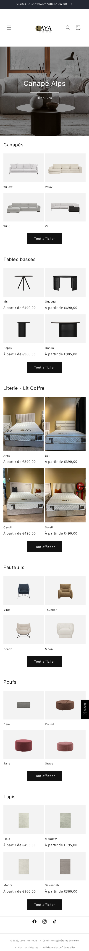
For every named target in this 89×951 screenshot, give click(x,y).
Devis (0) (85, 709)
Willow (8, 187)
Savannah (52, 885)
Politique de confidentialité (59, 947)
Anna (6, 455)
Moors (7, 885)
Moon (49, 649)
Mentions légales (28, 947)
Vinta (7, 609)
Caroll (7, 527)
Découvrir (44, 98)
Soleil (49, 527)
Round (49, 724)
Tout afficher (44, 238)
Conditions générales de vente (61, 940)
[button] (9, 28)
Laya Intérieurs (29, 940)
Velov (49, 187)
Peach (7, 649)
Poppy (7, 348)
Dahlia (49, 348)
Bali (47, 455)
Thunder (51, 609)
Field (6, 838)
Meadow (51, 838)
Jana (6, 763)
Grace (49, 763)
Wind (6, 226)
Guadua (50, 301)
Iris (5, 301)
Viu (47, 226)
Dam (6, 724)
